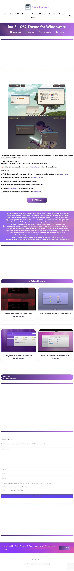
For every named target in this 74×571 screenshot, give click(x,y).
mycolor (48, 218)
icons (13, 218)
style (25, 222)
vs (67, 228)
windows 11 (35, 230)
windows (27, 230)
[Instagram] (41, 559)
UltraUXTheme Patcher (56, 224)
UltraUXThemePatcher (14, 226)
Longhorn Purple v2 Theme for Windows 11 (18, 357)
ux (29, 226)
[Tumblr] (38, 559)
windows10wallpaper (35, 235)
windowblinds (19, 230)
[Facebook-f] (32, 559)
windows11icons (31, 237)
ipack (33, 218)
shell (56, 220)
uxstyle (40, 226)
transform (54, 222)
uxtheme (47, 226)
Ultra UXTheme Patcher (24, 224)
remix (29, 220)
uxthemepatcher (18, 228)
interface (24, 218)
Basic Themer (27, 213)
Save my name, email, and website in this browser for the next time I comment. (28, 483)
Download (37, 200)
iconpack (58, 215)
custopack (37, 215)
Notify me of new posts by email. (13, 490)
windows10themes (58, 233)
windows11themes (56, 237)
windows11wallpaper (28, 239)
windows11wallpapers (43, 239)
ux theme (34, 226)
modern (42, 218)
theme (34, 222)
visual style (54, 228)
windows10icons (33, 233)
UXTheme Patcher (37, 178)
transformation (64, 222)
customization (28, 215)
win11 (12, 230)
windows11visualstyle (13, 239)
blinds (9, 215)
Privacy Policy (46, 564)
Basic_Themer (46, 213)
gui (42, 215)
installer (18, 218)
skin (67, 220)
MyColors (55, 218)
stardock (20, 222)
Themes (61, 32)
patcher (16, 220)
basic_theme (37, 213)
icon (53, 215)
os (59, 218)
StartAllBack (37, 192)
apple (20, 213)
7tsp (7, 213)
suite (29, 222)
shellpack (62, 220)
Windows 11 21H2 (46, 230)
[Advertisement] (37, 55)
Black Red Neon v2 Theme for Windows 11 (18, 315)
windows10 (65, 230)
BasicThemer (63, 174)
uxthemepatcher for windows (35, 228)
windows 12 (56, 230)
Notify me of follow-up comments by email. (16, 487)
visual (48, 228)
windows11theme (44, 237)
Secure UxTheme (37, 220)
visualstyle (62, 228)
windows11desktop (18, 237)
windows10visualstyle (19, 235)
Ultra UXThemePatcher (40, 224)
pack (62, 218)
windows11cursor (57, 235)
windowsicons (64, 239)
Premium (23, 220)
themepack (41, 222)
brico (13, 215)
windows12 (55, 239)
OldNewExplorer (12, 188)
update (25, 226)
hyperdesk (47, 215)
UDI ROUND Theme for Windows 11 (55, 313)
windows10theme (46, 233)
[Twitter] (35, 559)
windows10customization (18, 233)
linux (37, 218)
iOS (29, 218)
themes (47, 222)
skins (14, 222)
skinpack (9, 222)
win (7, 230)
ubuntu (13, 224)
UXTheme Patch (55, 226)
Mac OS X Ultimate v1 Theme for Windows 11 (55, 357)
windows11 (46, 235)
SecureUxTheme (49, 220)
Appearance (14, 213)
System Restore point (37, 167)
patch (12, 220)
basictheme (55, 213)
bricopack (19, 215)
